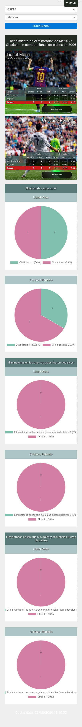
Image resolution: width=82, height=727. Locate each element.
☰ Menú (71, 3)
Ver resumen (56, 109)
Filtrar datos (41, 26)
